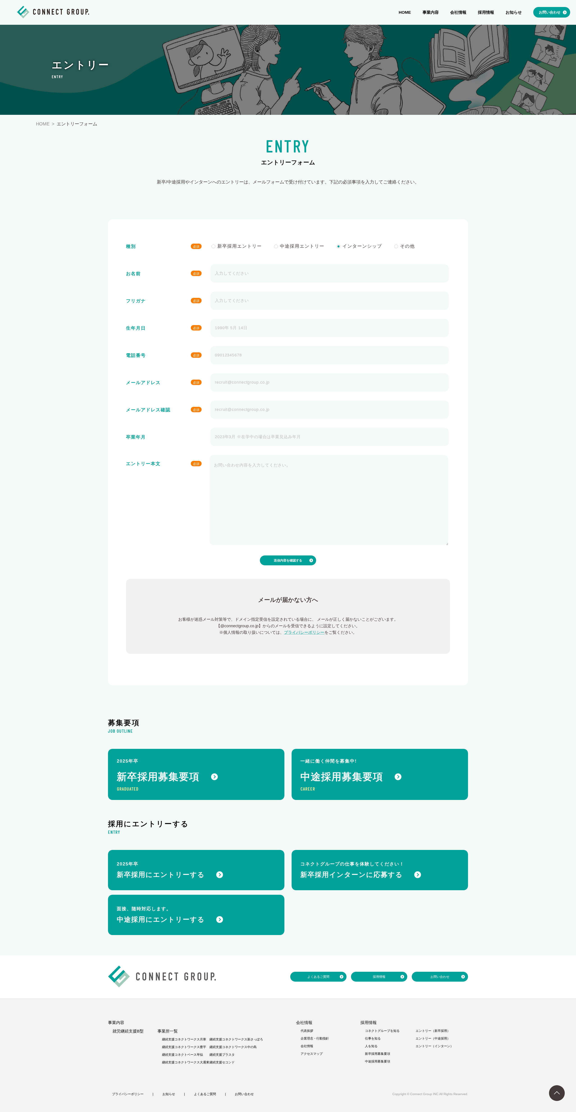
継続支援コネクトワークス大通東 (185, 1062)
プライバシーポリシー (304, 632)
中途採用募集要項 (377, 1061)
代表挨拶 (307, 1030)
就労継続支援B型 (128, 1031)
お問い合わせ (439, 976)
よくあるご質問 (318, 976)
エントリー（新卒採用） (433, 1030)
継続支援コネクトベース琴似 (182, 1054)
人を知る (371, 1046)
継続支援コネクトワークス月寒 (184, 1039)
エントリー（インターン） (434, 1046)
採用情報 (379, 976)
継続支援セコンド (222, 1062)
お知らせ (168, 1094)
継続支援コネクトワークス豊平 (184, 1047)
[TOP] (557, 1093)
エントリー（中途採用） (433, 1038)
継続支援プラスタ (222, 1054)
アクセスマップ (312, 1053)
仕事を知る (373, 1038)
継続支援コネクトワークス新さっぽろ (236, 1039)
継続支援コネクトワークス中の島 (233, 1047)
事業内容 (116, 1023)
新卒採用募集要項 (377, 1053)
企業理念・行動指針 (315, 1038)
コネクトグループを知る (382, 1030)
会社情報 (307, 1046)
